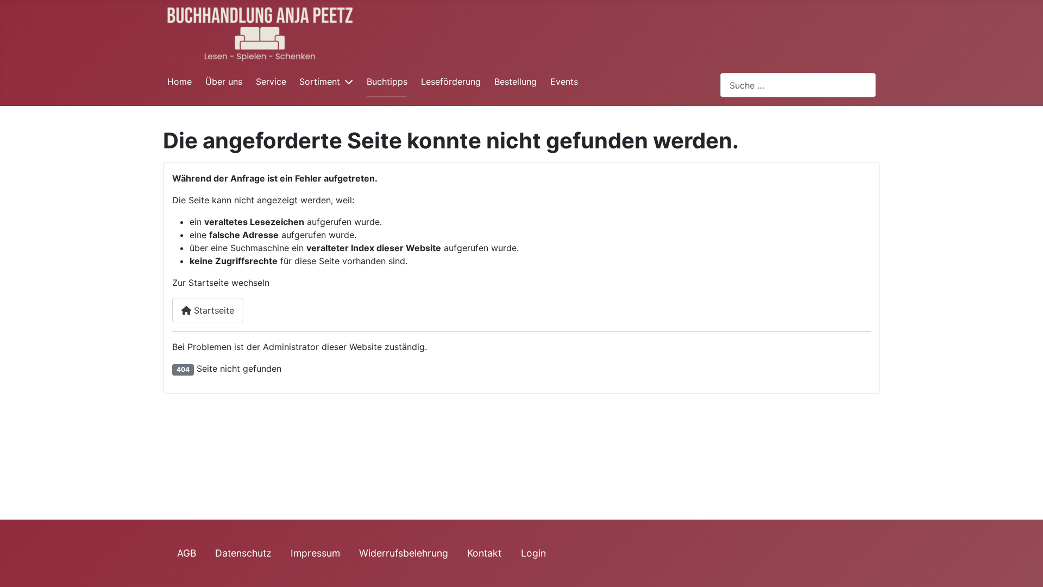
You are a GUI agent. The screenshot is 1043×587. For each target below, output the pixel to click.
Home (179, 81)
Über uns (223, 81)
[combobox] (798, 85)
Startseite (212, 310)
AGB (186, 553)
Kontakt (484, 553)
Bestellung (515, 81)
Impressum (315, 553)
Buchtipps (387, 81)
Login (533, 553)
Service (271, 81)
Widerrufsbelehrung (403, 553)
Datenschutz (243, 553)
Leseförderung (451, 81)
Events (564, 81)
